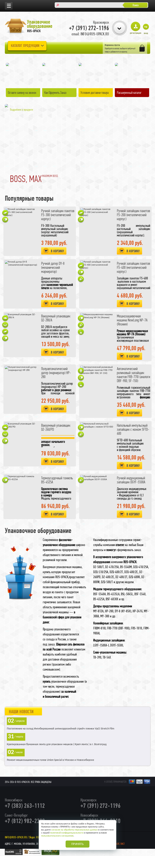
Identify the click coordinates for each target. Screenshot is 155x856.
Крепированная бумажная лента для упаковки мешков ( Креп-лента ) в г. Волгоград (57, 744)
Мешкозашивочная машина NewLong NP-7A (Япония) (132, 320)
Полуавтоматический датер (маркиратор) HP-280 (56, 372)
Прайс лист (119, 843)
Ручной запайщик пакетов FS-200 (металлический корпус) (133, 215)
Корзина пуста (112, 45)
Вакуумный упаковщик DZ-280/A (55, 318)
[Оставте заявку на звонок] (7, 64)
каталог (116, 48)
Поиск (136, 5)
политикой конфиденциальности (66, 833)
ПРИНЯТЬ (77, 844)
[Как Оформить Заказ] (43, 65)
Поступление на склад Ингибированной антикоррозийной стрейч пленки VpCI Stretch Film (60, 728)
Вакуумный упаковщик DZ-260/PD (55, 427)
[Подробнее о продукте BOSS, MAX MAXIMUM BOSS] (6, 106)
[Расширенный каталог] (116, 65)
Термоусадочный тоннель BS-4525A (57, 480)
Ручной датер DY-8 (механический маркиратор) (52, 267)
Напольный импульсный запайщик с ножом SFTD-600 (133, 429)
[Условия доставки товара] (80, 65)
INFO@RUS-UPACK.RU (16, 837)
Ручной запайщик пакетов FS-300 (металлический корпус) (57, 215)
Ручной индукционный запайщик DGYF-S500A (131, 480)
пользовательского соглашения (57, 836)
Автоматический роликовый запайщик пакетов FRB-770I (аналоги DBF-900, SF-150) (133, 374)
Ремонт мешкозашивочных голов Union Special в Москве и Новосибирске (50, 760)
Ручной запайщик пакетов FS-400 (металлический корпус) (133, 267)
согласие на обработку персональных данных (74, 830)
